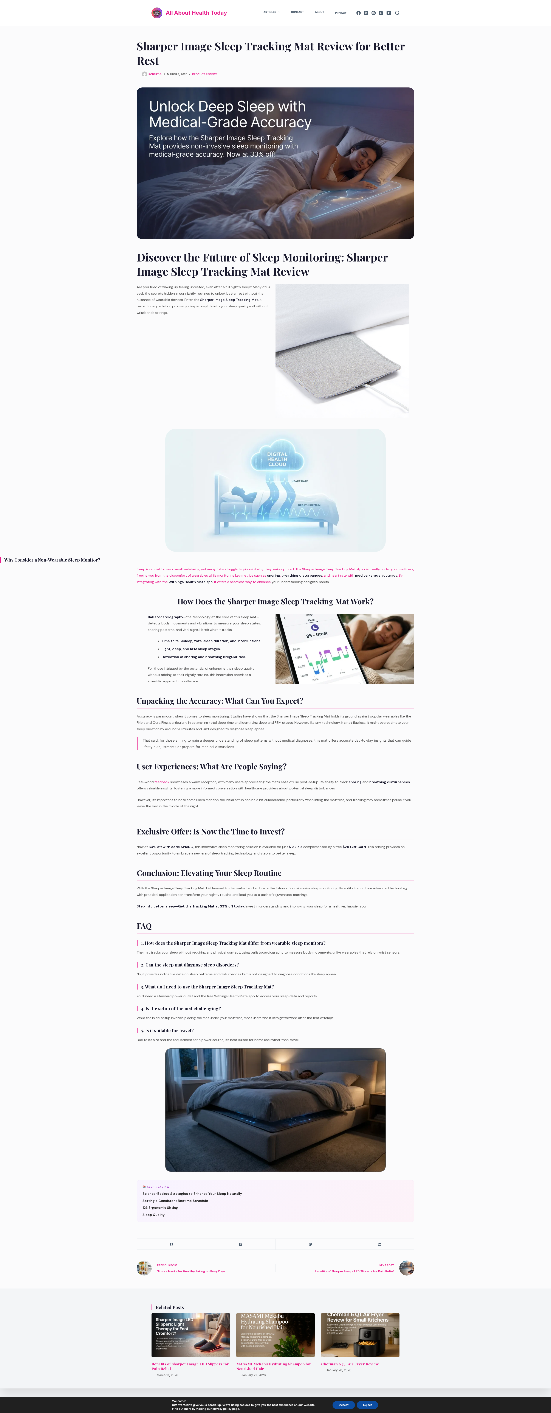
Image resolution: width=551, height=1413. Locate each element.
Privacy (341, 12)
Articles (269, 12)
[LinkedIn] (379, 1244)
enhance (264, 582)
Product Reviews (204, 74)
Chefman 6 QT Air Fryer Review (350, 1363)
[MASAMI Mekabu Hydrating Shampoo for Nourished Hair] (275, 1335)
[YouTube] (389, 13)
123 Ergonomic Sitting (160, 1208)
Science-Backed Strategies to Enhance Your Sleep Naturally (192, 1194)
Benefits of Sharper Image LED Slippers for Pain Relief (190, 1366)
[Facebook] (358, 13)
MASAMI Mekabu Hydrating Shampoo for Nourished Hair (273, 1366)
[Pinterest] (373, 13)
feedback (162, 782)
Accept (343, 1405)
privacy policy (221, 1409)
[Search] (397, 13)
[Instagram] (381, 13)
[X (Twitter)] (366, 13)
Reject (367, 1405)
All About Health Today (196, 12)
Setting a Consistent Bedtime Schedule (175, 1201)
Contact (297, 12)
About (319, 12)
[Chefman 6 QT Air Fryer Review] (360, 1335)
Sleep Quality (153, 1215)
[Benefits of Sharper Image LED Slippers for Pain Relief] (191, 1335)
